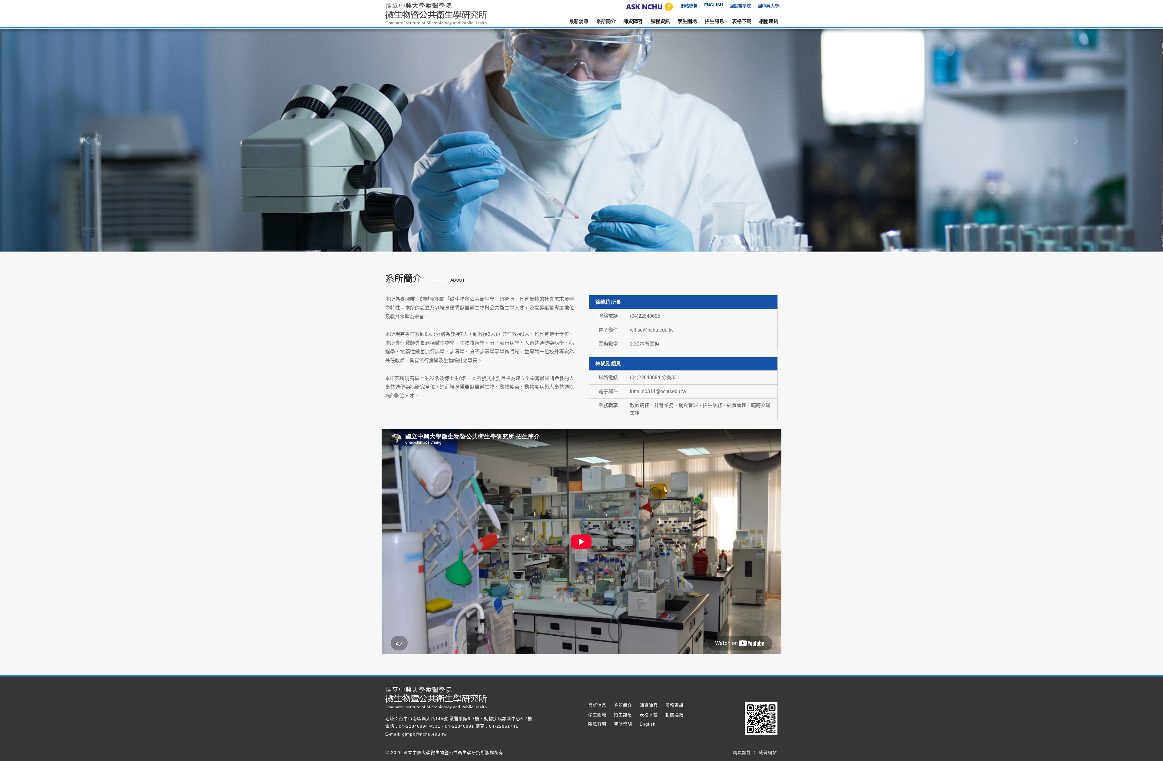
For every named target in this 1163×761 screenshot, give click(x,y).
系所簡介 (623, 705)
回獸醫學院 (740, 5)
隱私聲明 (597, 724)
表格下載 (741, 21)
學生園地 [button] (687, 21)
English (648, 724)
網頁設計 (742, 752)
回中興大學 (768, 5)
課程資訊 (660, 21)
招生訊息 (714, 21)
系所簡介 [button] (606, 21)
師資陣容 (633, 21)
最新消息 (597, 705)
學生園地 (597, 714)
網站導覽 (689, 5)
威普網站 (768, 752)
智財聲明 (623, 724)
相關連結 (768, 21)
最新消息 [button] (578, 21)
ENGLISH (713, 4)
